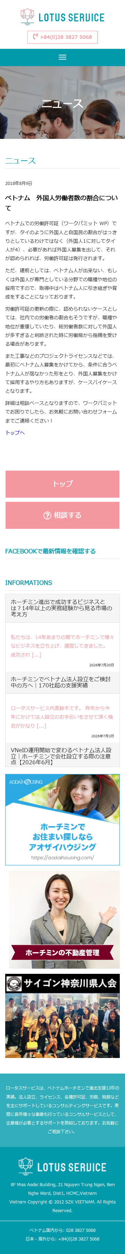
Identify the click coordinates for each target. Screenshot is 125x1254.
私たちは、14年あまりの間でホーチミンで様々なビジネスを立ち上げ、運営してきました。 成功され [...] (62, 646)
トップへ (15, 433)
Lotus (62, 18)
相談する (66, 515)
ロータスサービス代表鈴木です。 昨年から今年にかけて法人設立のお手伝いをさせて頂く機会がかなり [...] (62, 717)
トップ (62, 484)
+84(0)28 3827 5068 (65, 37)
